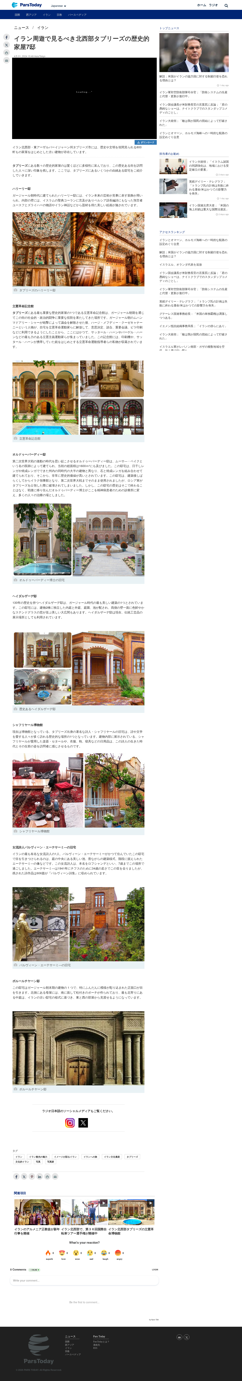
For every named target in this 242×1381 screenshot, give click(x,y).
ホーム (201, 5)
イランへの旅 (90, 1156)
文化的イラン (22, 1161)
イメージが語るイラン (65, 1156)
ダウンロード (147, 142)
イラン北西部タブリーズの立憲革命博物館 (131, 1231)
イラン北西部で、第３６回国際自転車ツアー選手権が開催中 (84, 1231)
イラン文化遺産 (112, 1156)
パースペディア (77, 14)
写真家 (50, 1161)
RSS (95, 1348)
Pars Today (29, 5)
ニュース (21, 27)
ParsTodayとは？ (101, 1341)
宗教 (59, 14)
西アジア (31, 14)
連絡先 (96, 1345)
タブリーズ (132, 1156)
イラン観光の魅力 (38, 1156)
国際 (17, 14)
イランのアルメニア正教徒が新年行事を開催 (37, 1231)
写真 (38, 1161)
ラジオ (213, 5)
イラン (47, 14)
